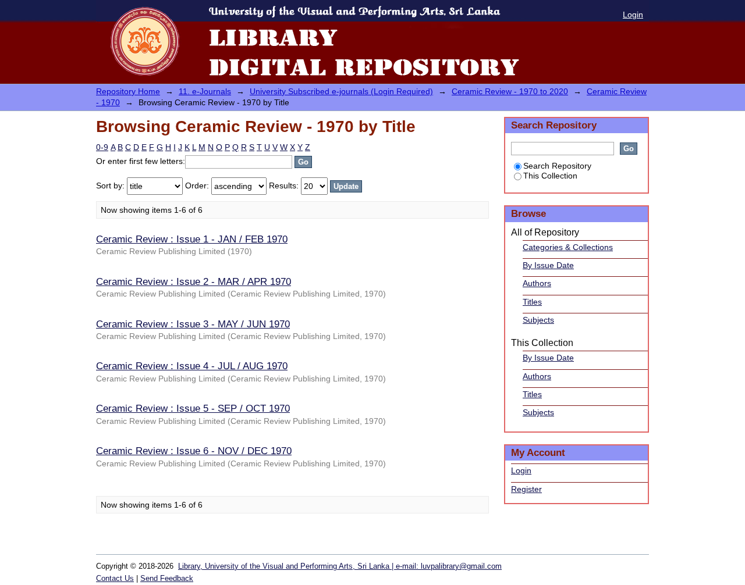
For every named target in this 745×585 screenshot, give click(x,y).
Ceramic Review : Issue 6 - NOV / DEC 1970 (194, 450)
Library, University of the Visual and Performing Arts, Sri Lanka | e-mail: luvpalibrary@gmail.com (340, 566)
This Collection (550, 175)
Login (633, 14)
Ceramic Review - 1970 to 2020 (510, 91)
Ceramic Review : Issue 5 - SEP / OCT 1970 (193, 408)
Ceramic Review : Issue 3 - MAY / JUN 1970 (193, 324)
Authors (537, 283)
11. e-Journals (205, 91)
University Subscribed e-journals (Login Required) (341, 91)
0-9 (102, 147)
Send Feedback (166, 578)
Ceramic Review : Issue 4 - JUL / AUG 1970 (192, 366)
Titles (532, 301)
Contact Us (115, 578)
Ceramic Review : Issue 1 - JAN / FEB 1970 (192, 239)
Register (526, 489)
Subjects (538, 319)
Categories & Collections (568, 247)
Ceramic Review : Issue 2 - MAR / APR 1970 (193, 281)
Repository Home (128, 91)
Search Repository (557, 165)
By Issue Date (548, 265)
